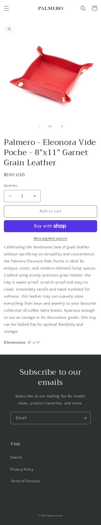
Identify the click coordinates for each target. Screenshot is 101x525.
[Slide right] (62, 126)
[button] (6, 8)
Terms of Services (25, 481)
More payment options (50, 238)
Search (16, 457)
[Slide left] (39, 126)
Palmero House (55, 516)
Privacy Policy (21, 469)
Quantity (10, 185)
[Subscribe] (84, 418)
